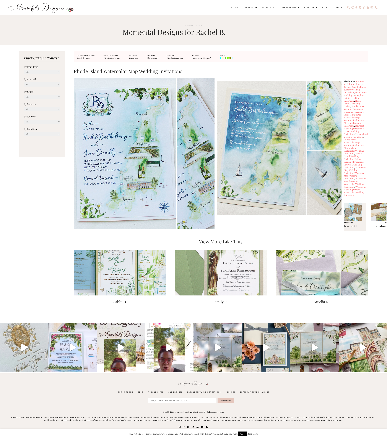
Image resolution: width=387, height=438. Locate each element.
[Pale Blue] (233, 58)
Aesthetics (133, 55)
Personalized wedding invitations (356, 135)
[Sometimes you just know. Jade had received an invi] (314, 347)
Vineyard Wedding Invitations (353, 166)
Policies (230, 392)
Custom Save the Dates (355, 87)
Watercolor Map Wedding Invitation (355, 170)
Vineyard (207, 58)
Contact (337, 7)
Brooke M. (351, 226)
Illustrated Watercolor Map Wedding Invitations (354, 117)
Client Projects (290, 7)
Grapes (194, 58)
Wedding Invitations (112, 58)
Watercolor (133, 58)
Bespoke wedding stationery (354, 82)
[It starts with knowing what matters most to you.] (363, 347)
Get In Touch (125, 392)
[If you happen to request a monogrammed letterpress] (24, 347)
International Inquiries (254, 392)
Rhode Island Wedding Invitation (353, 156)
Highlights (310, 7)
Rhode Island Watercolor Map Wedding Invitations (354, 142)
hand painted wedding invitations (354, 98)
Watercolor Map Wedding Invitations (354, 176)
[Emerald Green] (225, 58)
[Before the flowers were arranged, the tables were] (218, 347)
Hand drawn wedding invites (355, 93)
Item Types (170, 55)
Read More (252, 434)
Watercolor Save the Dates (355, 180)
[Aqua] (221, 58)
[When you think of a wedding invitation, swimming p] (72, 347)
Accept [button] (242, 434)
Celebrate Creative (215, 412)
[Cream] (223, 58)
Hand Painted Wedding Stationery (354, 107)
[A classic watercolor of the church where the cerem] (266, 347)
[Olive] (230, 58)
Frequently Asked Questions (204, 392)
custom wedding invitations (352, 91)
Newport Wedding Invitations (354, 127)
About (234, 7)
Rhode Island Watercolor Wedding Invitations (354, 151)
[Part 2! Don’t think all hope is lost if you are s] (121, 347)
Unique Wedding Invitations (354, 160)
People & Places (83, 58)
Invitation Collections (85, 55)
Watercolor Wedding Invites (355, 188)
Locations (151, 55)
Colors (222, 55)
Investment (269, 7)
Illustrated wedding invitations (353, 124)
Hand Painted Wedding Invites (352, 103)
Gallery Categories (111, 55)
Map (200, 58)
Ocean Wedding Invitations (351, 132)
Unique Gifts (155, 392)
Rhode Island (152, 58)
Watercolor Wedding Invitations (354, 185)
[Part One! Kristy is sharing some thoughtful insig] (169, 347)
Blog (325, 7)
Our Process (250, 7)
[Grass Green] (228, 58)
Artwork (195, 55)
